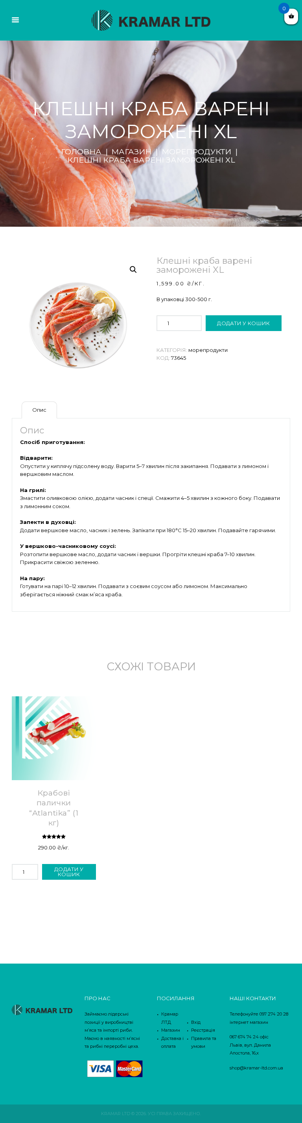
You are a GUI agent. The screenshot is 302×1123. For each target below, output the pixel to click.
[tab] (39, 409)
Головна (81, 151)
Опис (39, 410)
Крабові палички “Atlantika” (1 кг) (53, 807)
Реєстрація (203, 1030)
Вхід (196, 1022)
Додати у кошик (243, 323)
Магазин (131, 151)
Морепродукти (196, 151)
